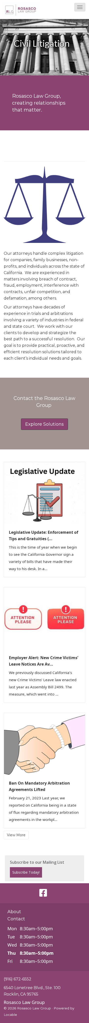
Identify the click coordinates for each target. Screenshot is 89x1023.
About (14, 911)
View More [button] (16, 835)
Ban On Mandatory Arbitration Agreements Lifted (39, 786)
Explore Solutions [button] (44, 424)
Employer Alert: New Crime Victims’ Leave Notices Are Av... (43, 661)
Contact (16, 919)
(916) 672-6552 (17, 979)
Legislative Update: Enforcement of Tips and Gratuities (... (43, 535)
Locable (10, 1015)
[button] (79, 7)
